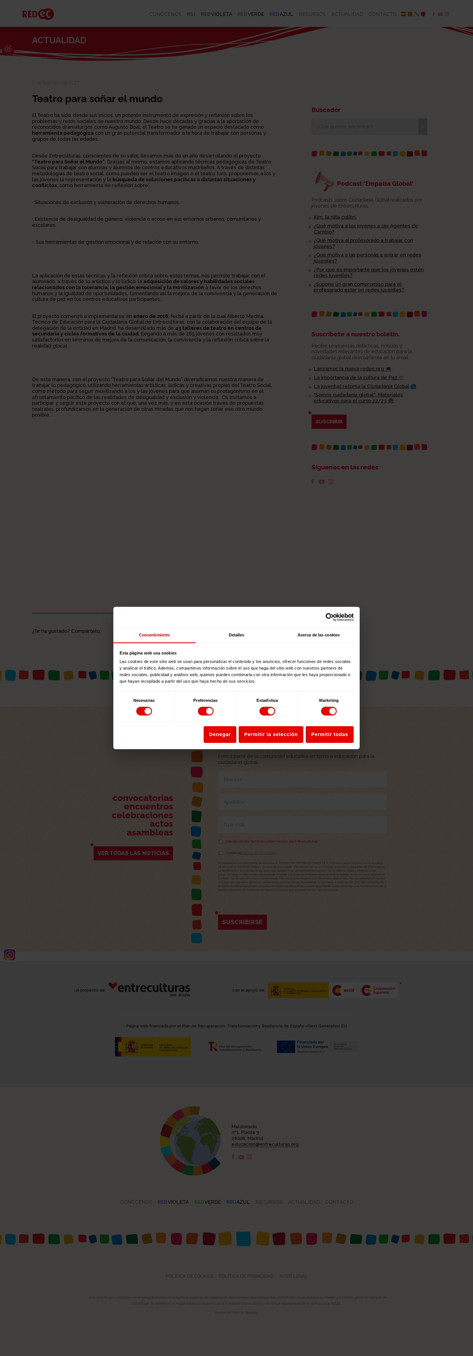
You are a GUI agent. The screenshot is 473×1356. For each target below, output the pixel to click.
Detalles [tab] (236, 635)
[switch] (206, 711)
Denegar (220, 734)
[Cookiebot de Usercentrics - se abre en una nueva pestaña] (330, 617)
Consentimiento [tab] (154, 635)
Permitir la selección (271, 734)
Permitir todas (329, 734)
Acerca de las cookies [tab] (319, 635)
